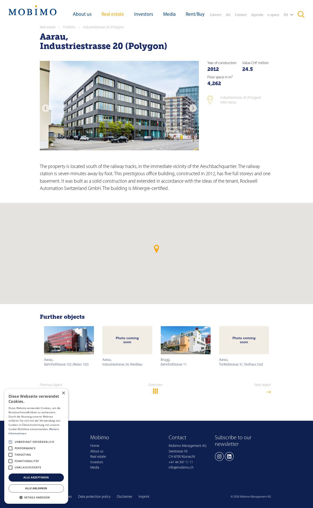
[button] (36, 497)
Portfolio (69, 27)
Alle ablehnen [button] (36, 488)
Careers (215, 15)
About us (82, 14)
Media (169, 14)
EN (286, 15)
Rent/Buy (195, 14)
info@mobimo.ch (181, 467)
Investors (143, 14)
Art (228, 15)
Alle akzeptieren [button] (36, 477)
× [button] (63, 393)
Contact (241, 15)
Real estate (113, 14)
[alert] (36, 446)
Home (94, 446)
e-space (273, 15)
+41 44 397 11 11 (181, 462)
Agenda (257, 15)
